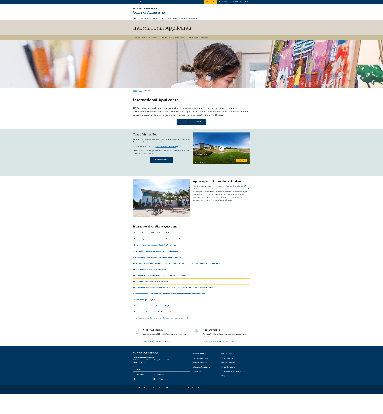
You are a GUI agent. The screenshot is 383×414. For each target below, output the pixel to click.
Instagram (140, 375)
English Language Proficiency (198, 38)
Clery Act (224, 376)
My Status (210, 2)
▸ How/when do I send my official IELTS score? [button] (151, 281)
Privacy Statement (228, 367)
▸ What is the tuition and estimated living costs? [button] (152, 312)
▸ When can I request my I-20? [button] (144, 300)
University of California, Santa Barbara (145, 2)
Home (135, 90)
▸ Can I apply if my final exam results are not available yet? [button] (156, 251)
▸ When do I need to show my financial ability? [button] (151, 306)
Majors (155, 18)
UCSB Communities (180, 18)
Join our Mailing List (228, 358)
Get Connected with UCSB (191, 122)
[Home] (150, 13)
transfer (241, 186)
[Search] (246, 2)
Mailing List (223, 2)
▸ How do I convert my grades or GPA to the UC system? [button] (154, 245)
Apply (135, 18)
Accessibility (191, 388)
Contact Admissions (228, 363)
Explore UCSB (165, 18)
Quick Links (235, 2)
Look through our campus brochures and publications (163, 151)
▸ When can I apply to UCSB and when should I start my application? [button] (159, 233)
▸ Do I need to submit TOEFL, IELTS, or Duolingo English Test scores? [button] (160, 275)
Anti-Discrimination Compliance (206, 388)
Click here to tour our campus (165, 146)
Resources (193, 18)
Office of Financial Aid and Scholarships (156, 341)
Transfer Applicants (200, 363)
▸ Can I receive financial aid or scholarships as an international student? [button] (160, 318)
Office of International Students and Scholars (218, 341)
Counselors (197, 371)
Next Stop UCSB (161, 160)
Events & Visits (145, 18)
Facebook (160, 375)
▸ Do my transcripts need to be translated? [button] (150, 269)
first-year (229, 186)
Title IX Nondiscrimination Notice (233, 371)
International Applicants (201, 367)
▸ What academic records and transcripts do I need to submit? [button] (157, 257)
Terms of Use (182, 388)
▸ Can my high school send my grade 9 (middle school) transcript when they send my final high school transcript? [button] (176, 263)
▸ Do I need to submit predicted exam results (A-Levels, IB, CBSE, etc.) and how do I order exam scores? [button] (173, 288)
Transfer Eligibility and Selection (172, 38)
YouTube (159, 379)
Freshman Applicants (200, 358)
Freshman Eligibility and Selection (145, 38)
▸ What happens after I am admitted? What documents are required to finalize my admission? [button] (169, 294)
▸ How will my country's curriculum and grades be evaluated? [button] (156, 239)
